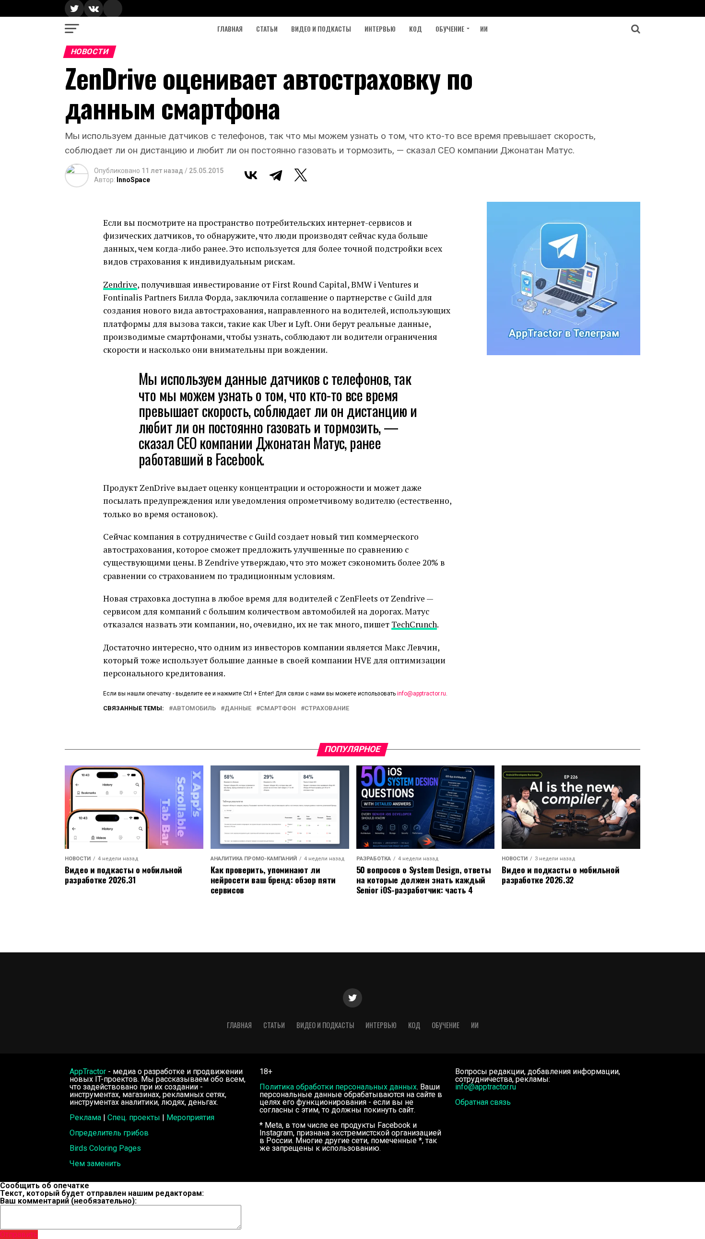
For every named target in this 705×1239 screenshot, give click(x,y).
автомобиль (194, 709)
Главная (230, 28)
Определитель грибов (109, 1132)
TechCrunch (414, 624)
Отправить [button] (19, 1234)
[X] (300, 174)
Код (415, 28)
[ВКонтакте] (250, 174)
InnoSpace (133, 180)
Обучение (449, 28)
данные (237, 709)
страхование (327, 709)
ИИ (484, 28)
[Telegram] (275, 174)
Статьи (267, 28)
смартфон (278, 709)
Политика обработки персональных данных (338, 1086)
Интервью (380, 28)
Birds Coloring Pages (105, 1148)
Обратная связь (483, 1102)
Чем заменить (95, 1163)
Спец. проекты (133, 1117)
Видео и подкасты (321, 28)
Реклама (85, 1117)
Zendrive (120, 284)
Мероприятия (190, 1117)
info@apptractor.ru (421, 693)
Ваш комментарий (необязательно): (68, 1200)
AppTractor (88, 1071)
